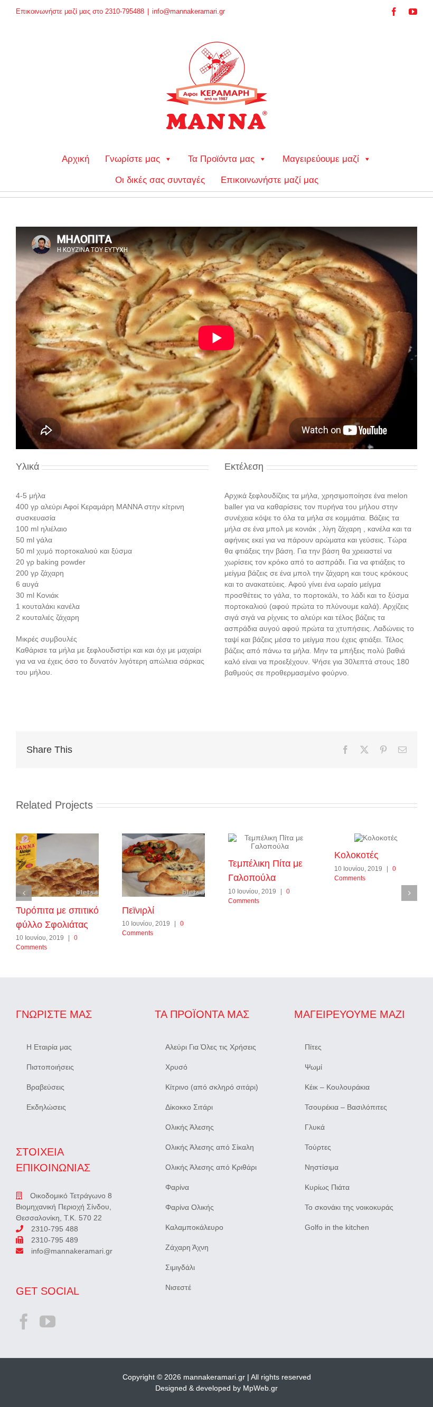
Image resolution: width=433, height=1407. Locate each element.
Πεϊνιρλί (163, 865)
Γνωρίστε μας (132, 159)
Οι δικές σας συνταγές (160, 180)
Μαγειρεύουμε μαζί (321, 159)
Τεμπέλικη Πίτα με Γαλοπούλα (269, 841)
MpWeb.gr (260, 1388)
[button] (24, 893)
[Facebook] (24, 1322)
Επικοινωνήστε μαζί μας (269, 180)
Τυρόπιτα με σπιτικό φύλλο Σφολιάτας (57, 865)
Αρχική (75, 159)
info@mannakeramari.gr (188, 11)
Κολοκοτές (375, 837)
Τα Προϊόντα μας (221, 159)
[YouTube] (47, 1322)
